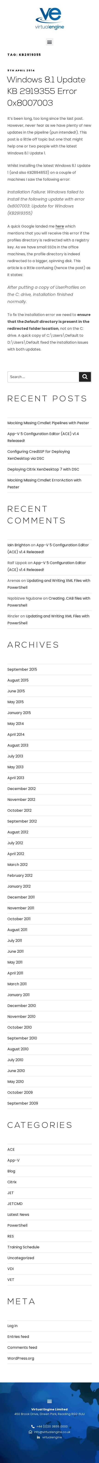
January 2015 (19, 712)
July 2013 (15, 756)
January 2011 (18, 994)
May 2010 (15, 1081)
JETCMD (15, 1203)
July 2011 (14, 940)
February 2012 (19, 875)
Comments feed (22, 1347)
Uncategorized (20, 1258)
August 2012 (17, 832)
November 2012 (21, 799)
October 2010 (19, 1027)
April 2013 (15, 778)
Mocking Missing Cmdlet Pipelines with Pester (48, 423)
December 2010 (21, 1005)
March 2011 (17, 984)
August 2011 (17, 929)
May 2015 (15, 702)
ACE (11, 1149)
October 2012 (19, 810)
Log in (12, 1325)
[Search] (85, 377)
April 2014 (16, 734)
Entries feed (18, 1336)
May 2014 (15, 723)
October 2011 (19, 919)
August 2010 (18, 1049)
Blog (11, 1171)
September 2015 (22, 669)
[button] (49, 42)
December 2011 (21, 897)
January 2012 (19, 886)
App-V (13, 1160)
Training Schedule (23, 1247)
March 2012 (17, 864)
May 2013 (15, 767)
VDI (10, 1268)
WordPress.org (20, 1358)
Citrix (12, 1182)
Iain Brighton (18, 545)
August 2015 (18, 680)
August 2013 (17, 745)
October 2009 (20, 1092)
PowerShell (17, 1225)
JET (10, 1193)
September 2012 (22, 821)
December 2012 (21, 788)
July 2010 (15, 1060)
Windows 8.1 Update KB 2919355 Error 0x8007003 (46, 92)
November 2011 (20, 908)
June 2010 (16, 1070)
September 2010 (22, 1038)
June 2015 (16, 691)
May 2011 (15, 962)
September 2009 (22, 1103)
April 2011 (15, 973)
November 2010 (21, 1016)
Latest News (18, 1214)
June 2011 (15, 951)
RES (10, 1236)
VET (10, 1279)
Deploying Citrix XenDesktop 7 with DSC (43, 469)
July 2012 (15, 843)
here (59, 226)
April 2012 (15, 853)
